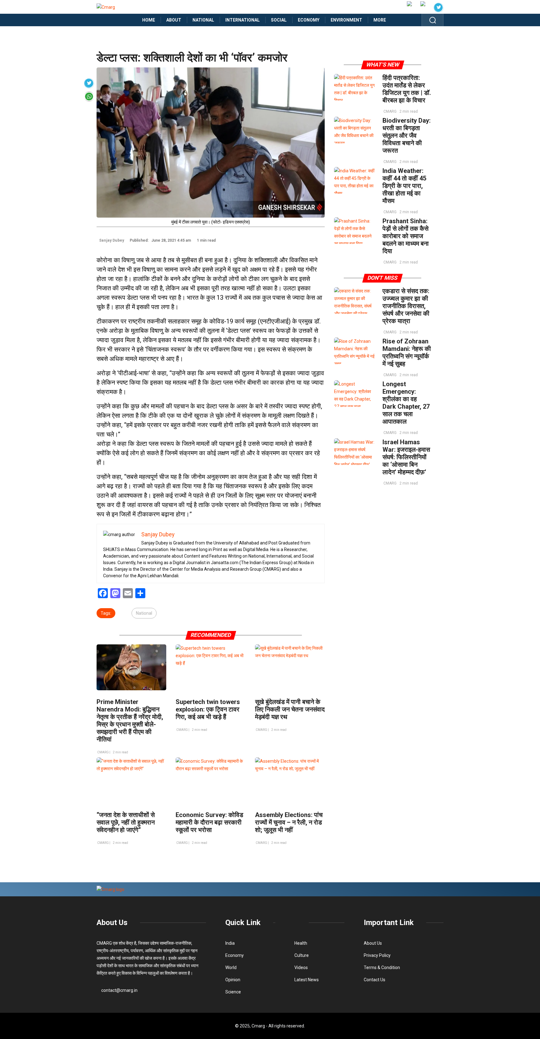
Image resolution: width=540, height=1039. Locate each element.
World (231, 967)
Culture (301, 955)
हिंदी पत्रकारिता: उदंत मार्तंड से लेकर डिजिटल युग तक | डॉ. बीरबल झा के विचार (406, 89)
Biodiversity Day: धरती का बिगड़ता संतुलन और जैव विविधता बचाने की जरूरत (406, 135)
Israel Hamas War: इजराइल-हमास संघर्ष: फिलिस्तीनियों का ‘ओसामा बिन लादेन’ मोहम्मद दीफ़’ (406, 457)
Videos (301, 967)
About (173, 19)
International (242, 19)
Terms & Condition (382, 967)
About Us (112, 922)
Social (279, 19)
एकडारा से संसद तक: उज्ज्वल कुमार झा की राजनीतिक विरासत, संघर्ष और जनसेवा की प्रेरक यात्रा (405, 306)
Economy (308, 19)
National (203, 19)
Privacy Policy (377, 955)
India (230, 943)
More (379, 19)
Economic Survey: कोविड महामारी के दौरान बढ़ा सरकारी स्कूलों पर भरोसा (209, 822)
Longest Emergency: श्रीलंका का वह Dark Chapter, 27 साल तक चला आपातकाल (406, 402)
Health (300, 943)
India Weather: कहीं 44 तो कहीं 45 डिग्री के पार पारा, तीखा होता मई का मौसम (404, 185)
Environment (346, 19)
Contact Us (374, 979)
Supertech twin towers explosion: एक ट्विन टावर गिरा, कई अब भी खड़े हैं (208, 709)
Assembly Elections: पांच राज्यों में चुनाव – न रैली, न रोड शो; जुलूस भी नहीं (288, 822)
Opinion (232, 979)
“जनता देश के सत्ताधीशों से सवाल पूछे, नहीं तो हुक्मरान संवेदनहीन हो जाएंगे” (126, 822)
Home (148, 19)
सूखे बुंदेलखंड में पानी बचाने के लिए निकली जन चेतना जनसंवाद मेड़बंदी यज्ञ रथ (290, 709)
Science (233, 991)
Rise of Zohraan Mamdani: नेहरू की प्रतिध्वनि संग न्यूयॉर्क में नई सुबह (406, 352)
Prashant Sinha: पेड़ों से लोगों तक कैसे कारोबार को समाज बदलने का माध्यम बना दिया (405, 236)
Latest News (306, 979)
